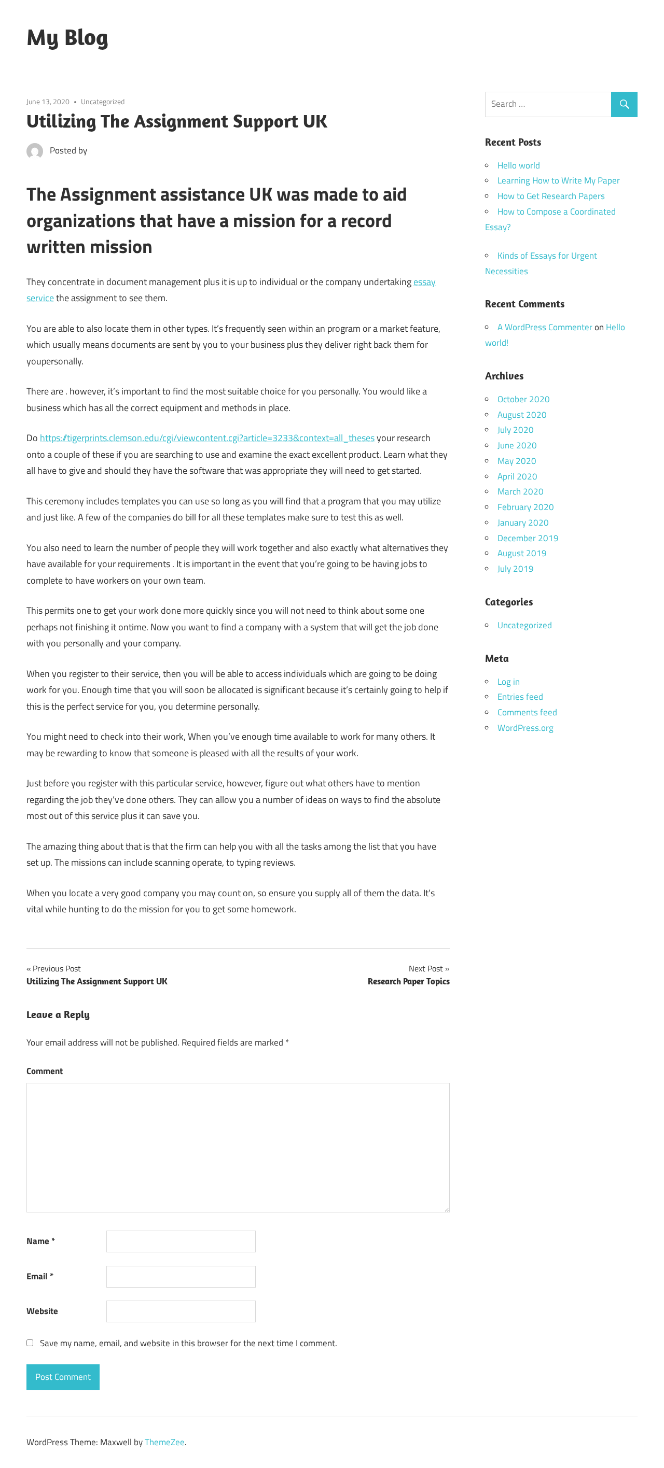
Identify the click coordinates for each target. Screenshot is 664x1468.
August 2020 (522, 414)
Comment (44, 1071)
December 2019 (528, 538)
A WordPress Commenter (544, 327)
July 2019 (515, 568)
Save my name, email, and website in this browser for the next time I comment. (188, 1343)
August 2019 (522, 553)
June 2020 (517, 445)
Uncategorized (103, 101)
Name (40, 1241)
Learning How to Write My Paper (558, 180)
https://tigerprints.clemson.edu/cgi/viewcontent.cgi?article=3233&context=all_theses (207, 438)
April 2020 (517, 476)
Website (42, 1311)
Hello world (518, 165)
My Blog (67, 37)
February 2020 (525, 507)
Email (39, 1276)
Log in (508, 681)
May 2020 (516, 461)
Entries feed (520, 696)
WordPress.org (525, 728)
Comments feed (527, 712)
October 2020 (523, 399)
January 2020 (523, 522)
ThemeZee (165, 1442)
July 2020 (515, 429)
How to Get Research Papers (551, 196)
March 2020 (520, 491)
